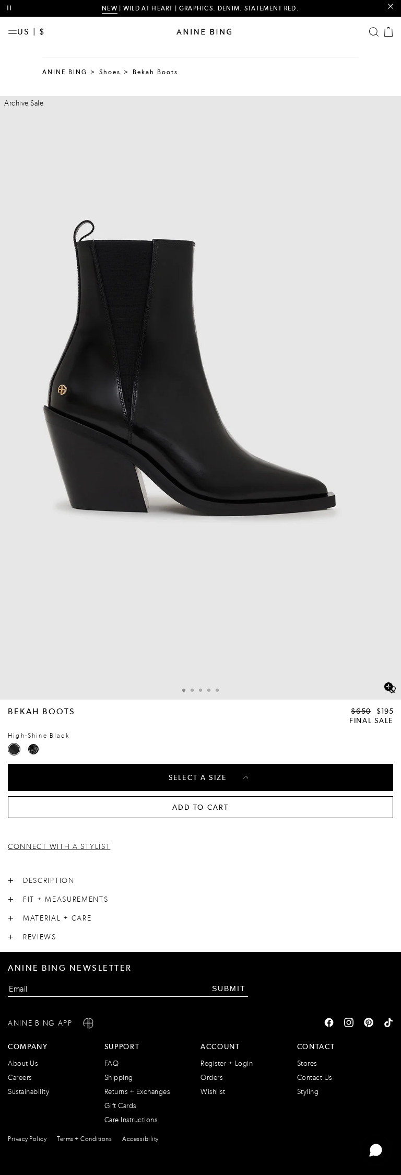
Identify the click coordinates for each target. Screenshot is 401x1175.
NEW (109, 8)
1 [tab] (183, 690)
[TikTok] (388, 1023)
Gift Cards (120, 1105)
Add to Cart (200, 807)
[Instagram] (348, 1023)
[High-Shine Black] (14, 749)
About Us (23, 1063)
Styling (308, 1091)
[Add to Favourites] (391, 690)
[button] (200, 398)
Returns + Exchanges (137, 1091)
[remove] (390, 6)
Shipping (118, 1077)
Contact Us (314, 1077)
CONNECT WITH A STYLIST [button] (59, 846)
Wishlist (212, 1091)
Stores (307, 1063)
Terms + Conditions (84, 1139)
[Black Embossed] (33, 749)
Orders (211, 1077)
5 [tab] (217, 690)
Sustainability (28, 1091)
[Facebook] (329, 1023)
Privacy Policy (27, 1139)
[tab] (184, 688)
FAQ (111, 1063)
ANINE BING (65, 72)
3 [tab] (200, 690)
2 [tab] (192, 690)
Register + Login (226, 1063)
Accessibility (140, 1139)
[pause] (9, 8)
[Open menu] (12, 32)
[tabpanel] (200, 398)
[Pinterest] (368, 1023)
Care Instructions (131, 1119)
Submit (229, 988)
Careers (20, 1077)
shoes (110, 72)
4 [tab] (208, 690)
